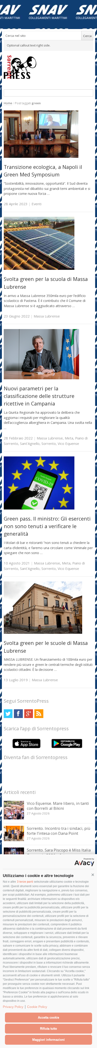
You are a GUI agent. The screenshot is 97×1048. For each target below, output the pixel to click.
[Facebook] (18, 713)
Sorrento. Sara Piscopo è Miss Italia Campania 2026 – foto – (59, 852)
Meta (69, 438)
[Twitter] (8, 713)
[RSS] (38, 713)
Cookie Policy (37, 1007)
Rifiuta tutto (48, 1028)
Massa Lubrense (47, 316)
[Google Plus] (28, 713)
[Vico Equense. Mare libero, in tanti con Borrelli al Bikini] (14, 818)
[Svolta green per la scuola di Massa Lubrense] (39, 268)
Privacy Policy (13, 1007)
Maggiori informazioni (48, 1039)
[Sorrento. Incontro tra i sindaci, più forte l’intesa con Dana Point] (14, 840)
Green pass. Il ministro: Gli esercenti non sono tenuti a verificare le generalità (47, 526)
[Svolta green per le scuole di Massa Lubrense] (43, 632)
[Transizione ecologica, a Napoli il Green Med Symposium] (41, 156)
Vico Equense (68, 443)
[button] (92, 874)
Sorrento (48, 443)
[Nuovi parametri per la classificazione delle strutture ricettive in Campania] (41, 378)
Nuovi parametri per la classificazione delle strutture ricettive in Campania (39, 396)
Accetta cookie (48, 1017)
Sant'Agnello (30, 443)
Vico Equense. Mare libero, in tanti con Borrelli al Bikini (58, 806)
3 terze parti (25, 881)
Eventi (36, 203)
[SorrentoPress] (48, 67)
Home (8, 103)
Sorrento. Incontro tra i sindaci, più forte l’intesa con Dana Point (58, 831)
